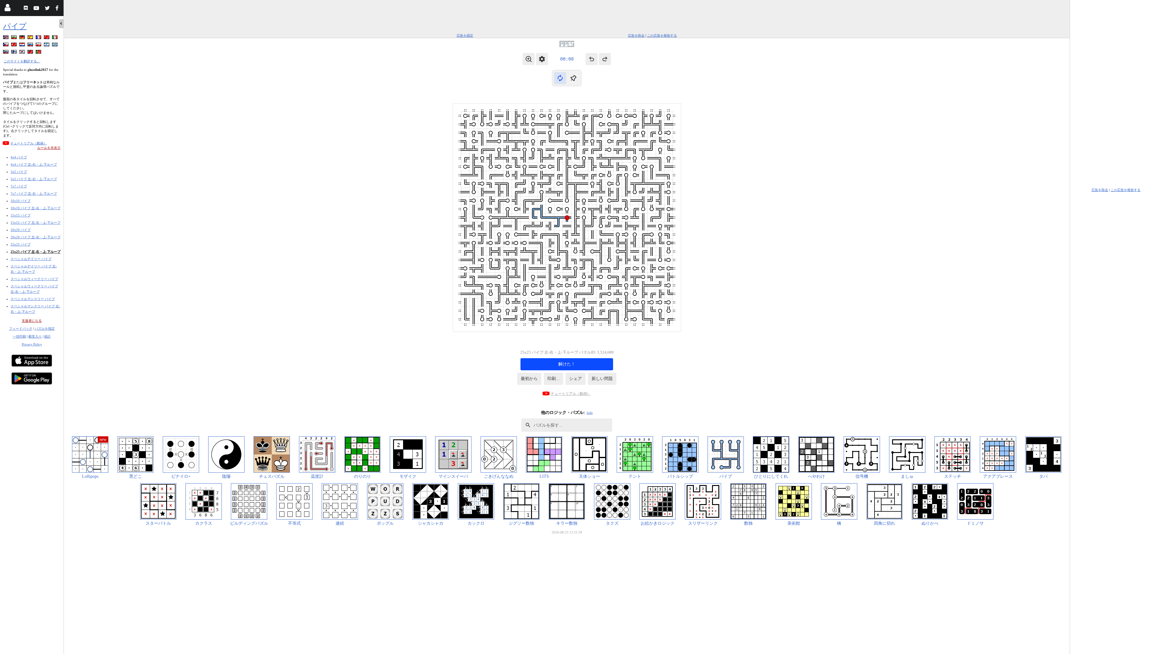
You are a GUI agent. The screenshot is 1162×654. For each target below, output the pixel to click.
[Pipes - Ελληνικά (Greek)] (55, 45)
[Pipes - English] (6, 38)
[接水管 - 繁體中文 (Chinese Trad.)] (31, 53)
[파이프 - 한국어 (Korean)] (22, 53)
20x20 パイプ (21, 230)
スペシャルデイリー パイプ (31, 259)
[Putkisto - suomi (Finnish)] (14, 53)
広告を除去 (636, 35)
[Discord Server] (26, 9)
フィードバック (20, 328)
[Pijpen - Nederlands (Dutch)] (22, 45)
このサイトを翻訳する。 (22, 61)
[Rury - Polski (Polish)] (39, 45)
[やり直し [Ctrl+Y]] (605, 59)
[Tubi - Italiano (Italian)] (55, 38)
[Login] (7, 9)
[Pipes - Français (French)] (39, 38)
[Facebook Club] (58, 9)
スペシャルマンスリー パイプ (33, 299)
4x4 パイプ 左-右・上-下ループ (34, 164)
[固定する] (573, 78)
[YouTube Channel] (37, 9)
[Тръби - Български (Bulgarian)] (14, 38)
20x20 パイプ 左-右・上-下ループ (36, 237)
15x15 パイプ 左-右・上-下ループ (36, 222)
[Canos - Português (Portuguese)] (39, 53)
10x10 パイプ (21, 201)
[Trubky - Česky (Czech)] (6, 45)
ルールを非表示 (49, 148)
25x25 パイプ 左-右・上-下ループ (36, 251)
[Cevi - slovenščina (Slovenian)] (6, 53)
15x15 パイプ (21, 215)
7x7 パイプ (19, 186)
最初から (529, 378)
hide (590, 413)
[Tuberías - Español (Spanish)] (31, 38)
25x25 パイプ (21, 244)
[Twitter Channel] (47, 9)
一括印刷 (19, 336)
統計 (47, 336)
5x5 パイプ (19, 171)
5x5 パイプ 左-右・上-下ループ (34, 179)
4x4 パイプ (19, 157)
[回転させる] (560, 78)
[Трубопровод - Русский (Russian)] (31, 45)
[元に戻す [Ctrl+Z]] (592, 59)
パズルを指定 (45, 328)
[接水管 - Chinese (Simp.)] (47, 38)
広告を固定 (465, 35)
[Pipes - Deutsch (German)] (22, 38)
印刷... (553, 378)
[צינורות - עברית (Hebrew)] (47, 45)
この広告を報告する (662, 35)
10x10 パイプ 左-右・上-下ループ (36, 208)
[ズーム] (529, 59)
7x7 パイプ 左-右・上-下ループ (34, 193)
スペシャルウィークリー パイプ (34, 279)
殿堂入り (35, 336)
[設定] (542, 59)
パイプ (15, 26)
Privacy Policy (32, 344)
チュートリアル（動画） (28, 143)
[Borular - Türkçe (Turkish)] (14, 45)
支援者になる (32, 320)
